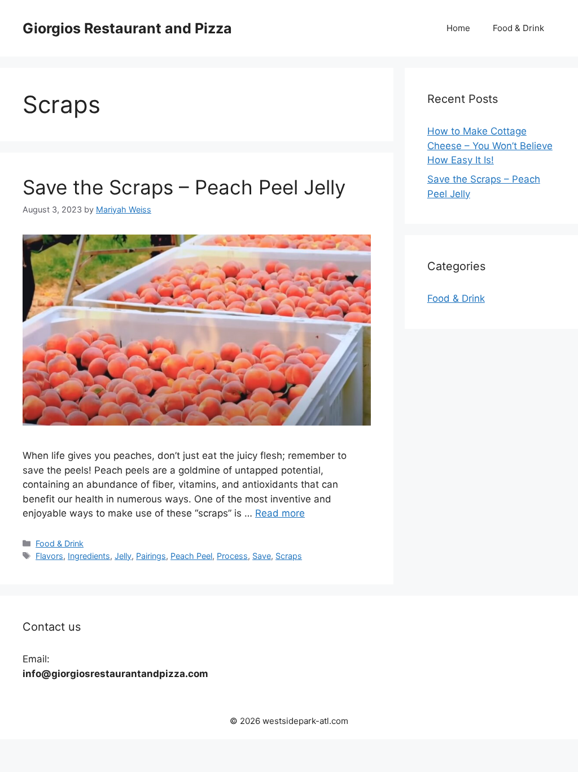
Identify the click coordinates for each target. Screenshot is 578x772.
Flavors (49, 556)
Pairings (151, 556)
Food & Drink (518, 28)
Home (458, 28)
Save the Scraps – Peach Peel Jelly (184, 187)
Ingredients (89, 556)
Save (261, 556)
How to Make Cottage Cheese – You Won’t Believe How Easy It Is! (490, 145)
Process (232, 556)
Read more (280, 513)
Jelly (123, 556)
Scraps (288, 556)
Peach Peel (191, 556)
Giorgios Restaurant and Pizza (127, 28)
